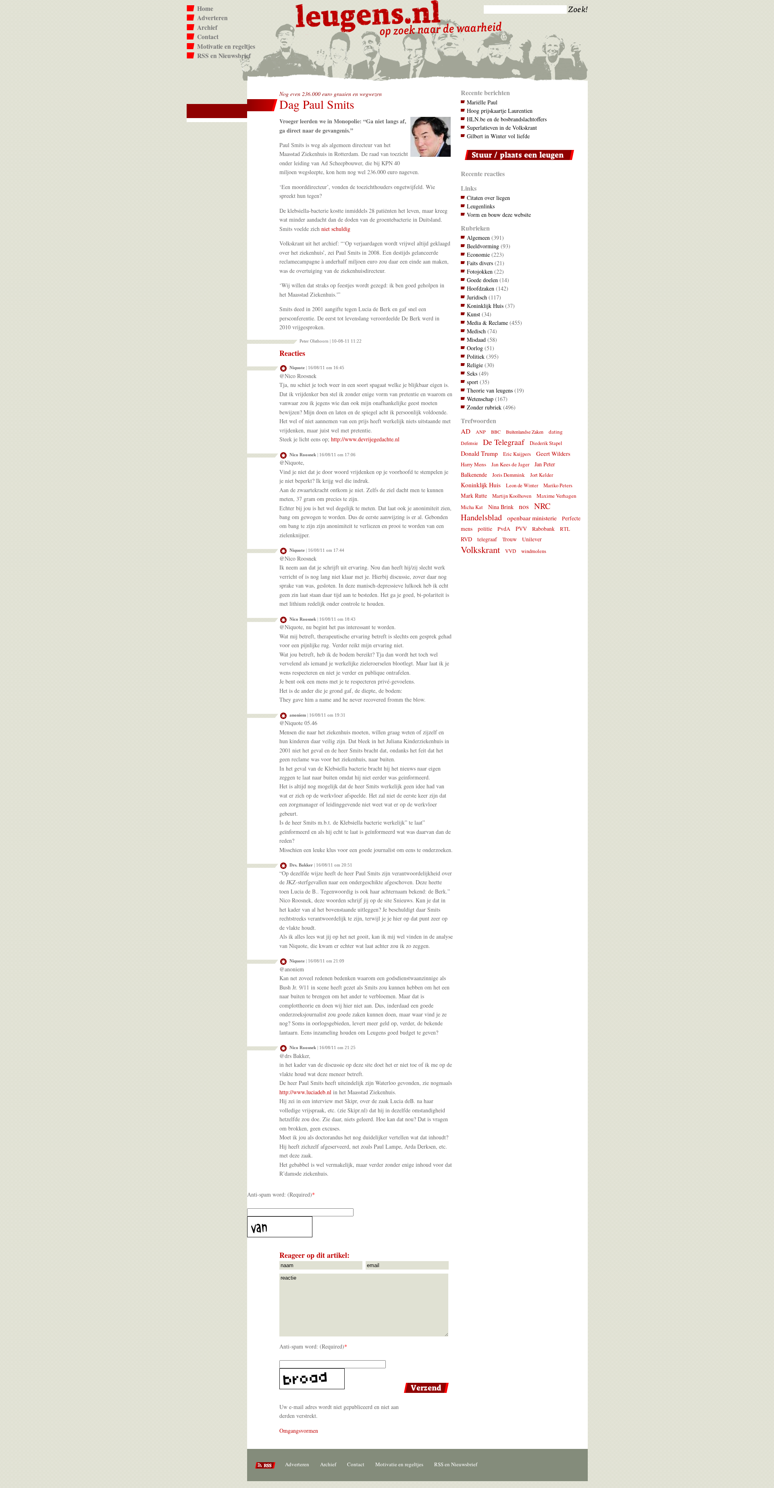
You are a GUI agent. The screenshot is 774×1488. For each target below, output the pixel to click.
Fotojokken (480, 271)
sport (472, 382)
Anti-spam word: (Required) (279, 1194)
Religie (475, 365)
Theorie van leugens (490, 390)
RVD (466, 539)
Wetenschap (480, 399)
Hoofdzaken (480, 288)
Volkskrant (480, 549)
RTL (565, 528)
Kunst (473, 314)
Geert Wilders (553, 453)
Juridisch (477, 297)
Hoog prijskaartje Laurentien (500, 110)
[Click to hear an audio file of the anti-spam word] (349, 1226)
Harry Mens (473, 464)
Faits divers (480, 263)
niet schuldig (335, 229)
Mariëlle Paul (482, 102)
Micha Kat (472, 507)
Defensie (469, 443)
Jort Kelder (541, 475)
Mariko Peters (557, 485)
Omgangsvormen (298, 1430)
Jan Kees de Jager (510, 464)
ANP (481, 431)
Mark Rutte (474, 495)
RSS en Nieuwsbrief (224, 55)
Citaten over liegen (488, 198)
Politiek (476, 356)
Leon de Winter (522, 485)
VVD (510, 551)
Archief (207, 27)
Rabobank (543, 528)
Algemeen (478, 237)
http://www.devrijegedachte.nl (365, 439)
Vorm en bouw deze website (499, 214)
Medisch (476, 331)
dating (556, 431)
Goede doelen (482, 280)
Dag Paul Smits (316, 104)
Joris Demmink (508, 474)
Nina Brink (501, 507)
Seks (472, 373)
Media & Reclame (487, 322)
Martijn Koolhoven (511, 496)
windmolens (533, 551)
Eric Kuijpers (517, 454)
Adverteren (212, 17)
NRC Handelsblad (505, 512)
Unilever (532, 539)
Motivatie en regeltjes (226, 46)
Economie (478, 254)
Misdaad (476, 339)
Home (205, 8)
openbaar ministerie (532, 517)
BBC (496, 431)
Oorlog (475, 348)
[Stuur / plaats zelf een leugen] (517, 162)
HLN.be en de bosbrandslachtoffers (507, 119)
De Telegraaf (503, 441)
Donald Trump (479, 453)
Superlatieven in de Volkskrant (502, 127)
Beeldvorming (483, 246)
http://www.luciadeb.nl (305, 1092)
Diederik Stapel (546, 443)
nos (524, 506)
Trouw (509, 539)
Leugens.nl (368, 15)
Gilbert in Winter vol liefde (498, 136)
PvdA (503, 528)
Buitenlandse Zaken (524, 431)
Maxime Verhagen (556, 495)
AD (465, 431)
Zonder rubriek (484, 407)
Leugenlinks (481, 206)
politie (485, 528)
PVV (521, 528)
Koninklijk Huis (485, 306)
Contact (207, 36)
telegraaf (487, 539)
